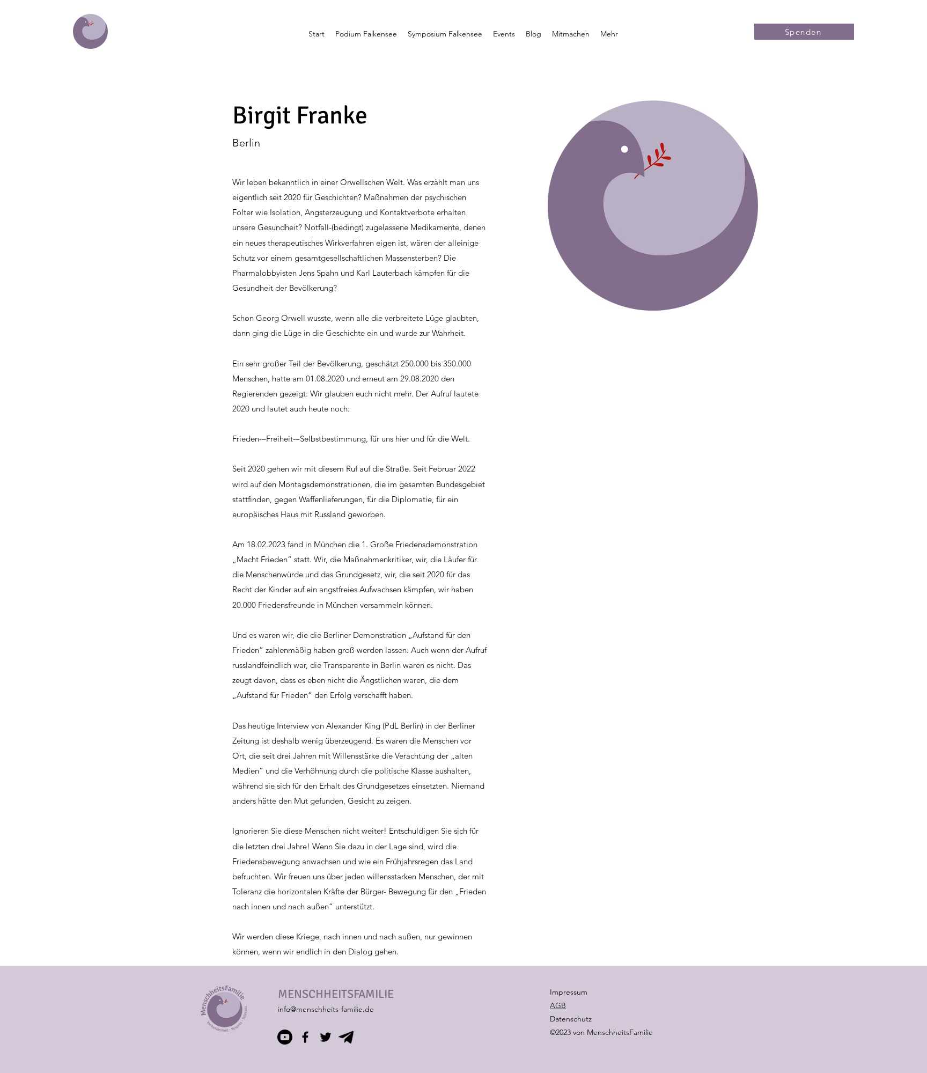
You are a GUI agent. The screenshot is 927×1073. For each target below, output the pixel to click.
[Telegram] (346, 1037)
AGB (558, 1005)
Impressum (568, 992)
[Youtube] (284, 1037)
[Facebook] (305, 1037)
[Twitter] (325, 1037)
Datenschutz (571, 1019)
